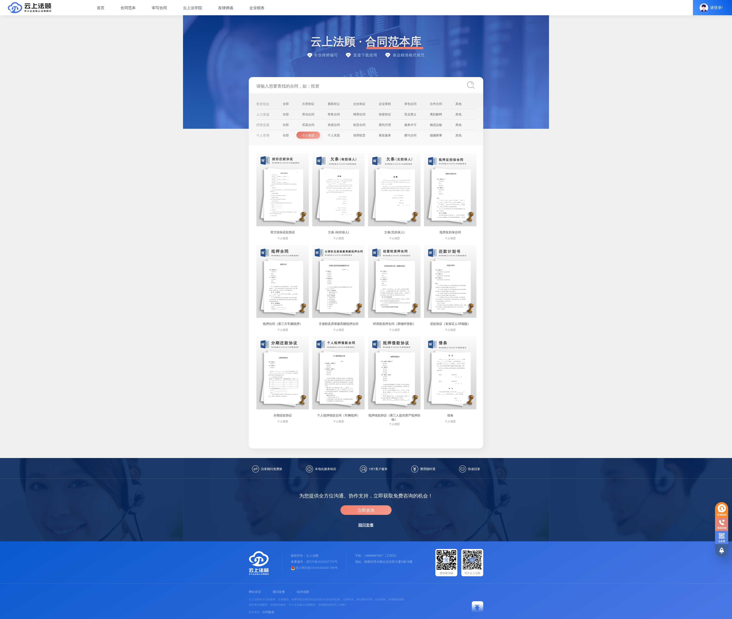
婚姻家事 (436, 135)
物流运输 (436, 124)
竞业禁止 (410, 114)
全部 (286, 103)
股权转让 (334, 103)
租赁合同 (359, 124)
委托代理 (385, 124)
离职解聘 (436, 114)
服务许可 (410, 124)
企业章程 (385, 103)
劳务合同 (334, 114)
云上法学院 (192, 7)
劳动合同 (308, 114)
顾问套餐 (279, 591)
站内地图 (303, 591)
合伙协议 (359, 103)
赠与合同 (410, 135)
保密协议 (385, 114)
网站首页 (255, 591)
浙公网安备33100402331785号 (316, 567)
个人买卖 (334, 135)
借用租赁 (359, 135)
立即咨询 (366, 510)
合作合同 (436, 103)
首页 (100, 7)
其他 (458, 103)
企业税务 (257, 7)
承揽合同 (334, 124)
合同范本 (128, 7)
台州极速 (268, 612)
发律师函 (225, 7)
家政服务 (385, 135)
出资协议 (308, 103)
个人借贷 (308, 135)
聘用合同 (359, 114)
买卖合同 (308, 124)
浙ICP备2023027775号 (322, 561)
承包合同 (410, 103)
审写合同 (159, 7)
